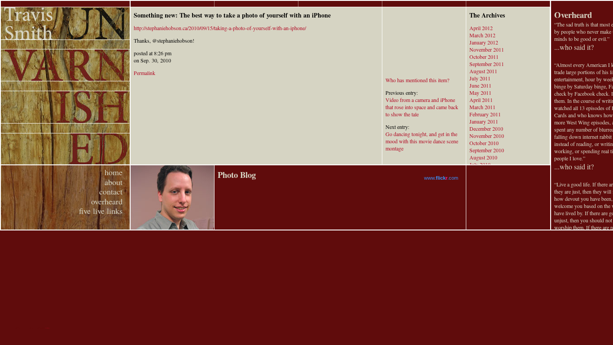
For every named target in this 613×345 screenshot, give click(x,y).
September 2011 (486, 63)
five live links (101, 210)
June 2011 (480, 85)
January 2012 (483, 42)
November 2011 (486, 49)
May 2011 (480, 92)
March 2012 (482, 35)
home (114, 172)
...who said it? (574, 47)
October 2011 (484, 56)
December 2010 (486, 128)
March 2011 (482, 107)
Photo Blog (237, 174)
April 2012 (481, 27)
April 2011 (481, 99)
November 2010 (486, 135)
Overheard (573, 15)
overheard (107, 201)
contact (111, 191)
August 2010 (483, 157)
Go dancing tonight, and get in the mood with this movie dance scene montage (421, 141)
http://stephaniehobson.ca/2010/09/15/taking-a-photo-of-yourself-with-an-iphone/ (220, 27)
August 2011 (483, 71)
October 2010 (484, 142)
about (114, 182)
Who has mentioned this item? (417, 80)
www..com (441, 178)
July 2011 (479, 78)
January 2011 (483, 121)
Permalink (144, 72)
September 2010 (486, 150)
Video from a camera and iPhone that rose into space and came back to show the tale (421, 107)
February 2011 (485, 114)
